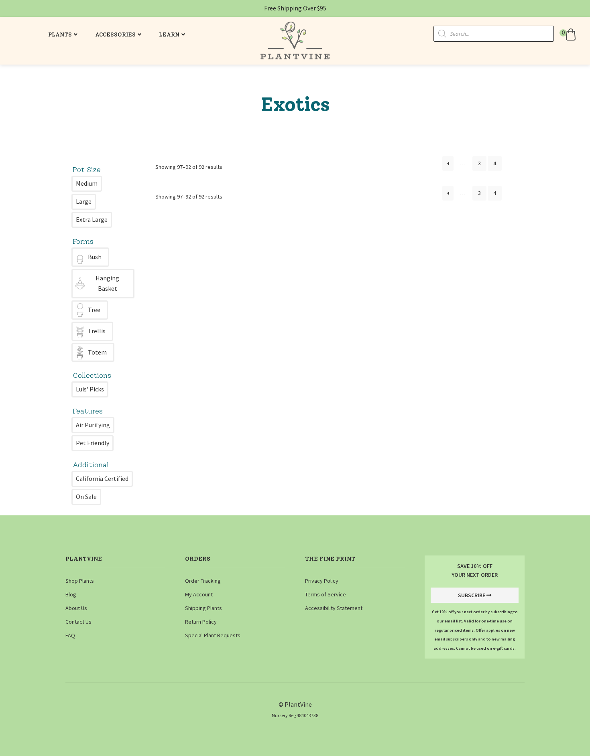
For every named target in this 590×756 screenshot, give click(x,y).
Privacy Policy (321, 580)
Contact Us (78, 621)
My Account (199, 594)
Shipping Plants (203, 608)
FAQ (70, 635)
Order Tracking (203, 580)
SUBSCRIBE (471, 595)
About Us (76, 608)
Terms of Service (325, 594)
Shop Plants (79, 580)
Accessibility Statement (333, 608)
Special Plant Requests (212, 635)
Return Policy (201, 621)
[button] (568, 34)
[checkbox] (86, 184)
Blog (70, 594)
